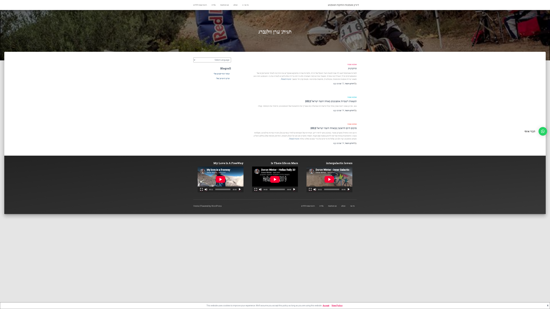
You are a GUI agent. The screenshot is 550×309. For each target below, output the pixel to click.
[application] (329, 179)
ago (338, 83)
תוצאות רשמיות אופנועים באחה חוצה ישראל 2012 (331, 101)
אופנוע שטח (352, 64)
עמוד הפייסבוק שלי (222, 74)
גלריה (214, 5)
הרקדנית (352, 68)
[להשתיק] (314, 189)
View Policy (337, 305)
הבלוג (235, 5)
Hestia (196, 206)
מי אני (246, 5)
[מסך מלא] (310, 189)
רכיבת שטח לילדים (200, 5)
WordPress (216, 206)
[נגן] (348, 189)
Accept (326, 305)
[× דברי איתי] (543, 131)
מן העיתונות (224, 5)
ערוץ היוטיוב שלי (223, 78)
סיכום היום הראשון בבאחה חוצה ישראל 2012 (333, 128)
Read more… (285, 79)
